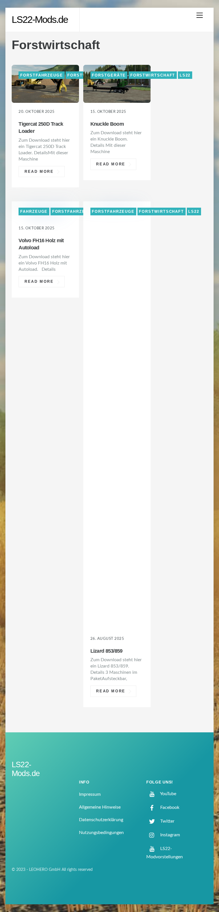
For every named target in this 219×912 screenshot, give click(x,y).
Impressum (90, 794)
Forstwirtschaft (152, 75)
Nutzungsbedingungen (101, 832)
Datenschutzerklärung (101, 819)
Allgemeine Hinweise (100, 807)
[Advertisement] (183, 129)
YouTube (167, 793)
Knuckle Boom (107, 124)
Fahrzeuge (34, 211)
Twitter (167, 821)
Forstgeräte (109, 75)
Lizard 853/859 (106, 651)
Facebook (169, 807)
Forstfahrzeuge (41, 75)
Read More (39, 171)
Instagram (169, 835)
